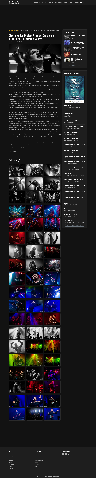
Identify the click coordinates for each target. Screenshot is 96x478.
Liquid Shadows (67, 174)
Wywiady (65, 2)
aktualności (11, 453)
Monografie (76, 2)
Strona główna (12, 30)
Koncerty (43, 2)
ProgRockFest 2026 (69, 113)
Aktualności (37, 2)
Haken (65, 209)
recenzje (11, 460)
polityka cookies (39, 460)
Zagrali (60, 2)
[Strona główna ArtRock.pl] (14, 2)
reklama (37, 462)
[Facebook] (63, 454)
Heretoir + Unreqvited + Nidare (71, 215)
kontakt (37, 466)
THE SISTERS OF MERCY (69, 221)
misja (36, 456)
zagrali (10, 462)
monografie (11, 464)
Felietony (70, 2)
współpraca (38, 464)
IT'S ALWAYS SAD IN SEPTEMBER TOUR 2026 (74, 144)
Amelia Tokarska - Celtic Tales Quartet (73, 127)
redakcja (37, 453)
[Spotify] (66, 454)
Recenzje (54, 2)
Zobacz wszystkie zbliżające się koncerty (74, 225)
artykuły (11, 466)
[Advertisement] (48, 16)
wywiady (11, 468)
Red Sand (66, 203)
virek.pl (18, 151)
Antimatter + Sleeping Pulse (71, 121)
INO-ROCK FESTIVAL (69, 105)
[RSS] (69, 454)
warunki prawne (39, 458)
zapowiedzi (11, 458)
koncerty (11, 456)
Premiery (49, 2)
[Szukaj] (86, 2)
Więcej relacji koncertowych (75, 65)
